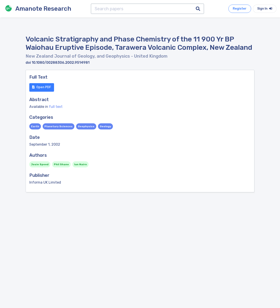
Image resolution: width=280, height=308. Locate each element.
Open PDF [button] (43, 87)
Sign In (262, 8)
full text (56, 107)
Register (240, 8)
